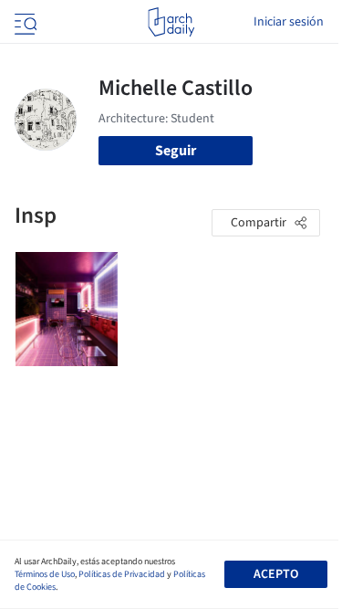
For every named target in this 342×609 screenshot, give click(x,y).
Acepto (276, 574)
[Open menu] (23, 22)
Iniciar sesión (289, 22)
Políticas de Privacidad (121, 574)
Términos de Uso (45, 574)
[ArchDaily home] (171, 22)
